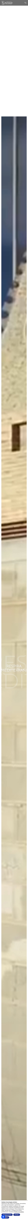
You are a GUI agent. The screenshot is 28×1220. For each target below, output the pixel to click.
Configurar (5, 1217)
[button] (25, 2)
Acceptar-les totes (7, 1214)
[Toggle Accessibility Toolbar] (3, 1217)
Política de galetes (19, 1211)
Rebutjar (17, 1214)
